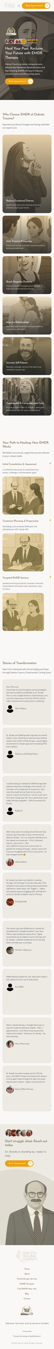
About (27, 1274)
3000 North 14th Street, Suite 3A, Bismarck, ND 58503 (26, 1323)
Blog (27, 1294)
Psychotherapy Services (27, 1279)
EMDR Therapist (27, 1284)
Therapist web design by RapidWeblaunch (27, 1336)
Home (27, 1269)
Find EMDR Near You (26, 1289)
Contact (27, 1299)
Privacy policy (27, 1331)
